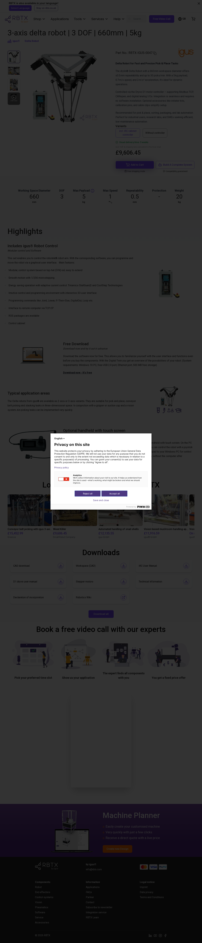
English (58, 438)
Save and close (101, 500)
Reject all (87, 493)
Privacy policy (61, 467)
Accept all (114, 493)
